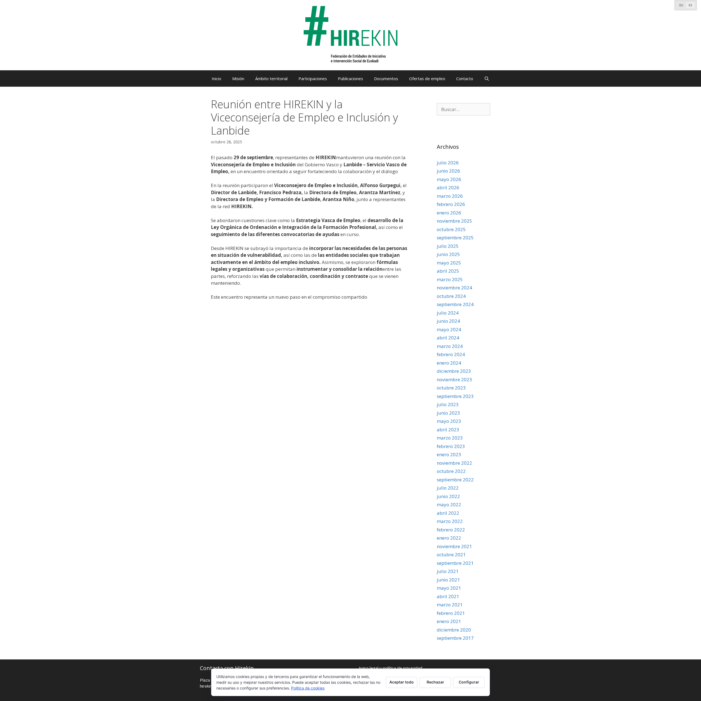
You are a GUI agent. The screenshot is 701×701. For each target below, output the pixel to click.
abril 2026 (448, 187)
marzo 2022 (450, 521)
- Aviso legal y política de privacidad (389, 668)
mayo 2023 (449, 421)
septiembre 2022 (455, 479)
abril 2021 (448, 596)
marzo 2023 (450, 438)
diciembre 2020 (454, 630)
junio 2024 (448, 321)
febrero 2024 (451, 354)
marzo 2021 (450, 604)
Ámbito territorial (271, 78)
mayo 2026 (449, 179)
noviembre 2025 (454, 221)
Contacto (464, 78)
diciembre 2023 (454, 371)
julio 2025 (448, 246)
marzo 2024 (450, 346)
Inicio (216, 78)
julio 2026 (448, 162)
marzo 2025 (450, 279)
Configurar (469, 682)
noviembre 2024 (454, 287)
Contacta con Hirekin (227, 668)
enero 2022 (449, 538)
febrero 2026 (451, 204)
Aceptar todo (401, 682)
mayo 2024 (449, 329)
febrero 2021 (451, 613)
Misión (238, 78)
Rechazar (435, 682)
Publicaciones (350, 78)
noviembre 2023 (454, 379)
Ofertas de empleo (427, 78)
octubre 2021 (451, 554)
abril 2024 (448, 337)
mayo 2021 (449, 588)
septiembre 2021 (455, 563)
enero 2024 (449, 363)
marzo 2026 (450, 196)
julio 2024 (448, 313)
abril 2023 (448, 429)
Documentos (386, 78)
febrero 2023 (451, 446)
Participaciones (312, 78)
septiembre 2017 (455, 638)
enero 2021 (449, 621)
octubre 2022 (451, 471)
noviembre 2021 (454, 546)
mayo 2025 (449, 263)
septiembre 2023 (455, 396)
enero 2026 (449, 213)
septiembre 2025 (455, 237)
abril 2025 (448, 271)
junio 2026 (448, 171)
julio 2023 (448, 404)
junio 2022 (448, 496)
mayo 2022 (449, 504)
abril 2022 (448, 513)
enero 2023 (449, 454)
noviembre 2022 (454, 463)
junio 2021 (448, 580)
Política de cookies (307, 688)
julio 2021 (448, 571)
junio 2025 (448, 254)
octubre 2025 (451, 229)
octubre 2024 (451, 296)
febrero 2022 (451, 530)
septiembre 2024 (455, 304)
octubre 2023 (451, 388)
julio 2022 (448, 488)
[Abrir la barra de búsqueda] (487, 78)
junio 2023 (448, 413)
